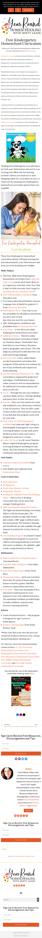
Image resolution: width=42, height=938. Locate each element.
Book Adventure (10, 482)
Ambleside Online (11, 336)
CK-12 (5, 392)
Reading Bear (9, 485)
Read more (28, 10)
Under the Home (10, 440)
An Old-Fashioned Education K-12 (18, 374)
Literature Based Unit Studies (16, 462)
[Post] (24, 715)
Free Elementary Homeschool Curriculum (20, 656)
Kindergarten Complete (7, 56)
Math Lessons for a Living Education (19, 558)
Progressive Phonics (12, 491)
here (32, 673)
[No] (40, 7)
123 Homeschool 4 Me (27, 326)
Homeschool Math (11, 577)
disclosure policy (30, 51)
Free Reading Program (13, 535)
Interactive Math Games (14, 570)
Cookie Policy (30, 856)
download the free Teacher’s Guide (19, 291)
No (18, 10)
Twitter (22, 806)
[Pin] (21, 715)
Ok (11, 10)
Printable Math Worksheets (15, 564)
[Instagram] (24, 815)
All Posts (28, 810)
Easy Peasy (8, 329)
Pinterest (34, 806)
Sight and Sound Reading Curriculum (20, 507)
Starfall (6, 402)
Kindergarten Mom (11, 310)
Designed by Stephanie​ (21, 936)
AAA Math (7, 589)
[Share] (17, 715)
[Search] (38, 900)
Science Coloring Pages (14, 624)
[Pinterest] (21, 815)
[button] (16, 758)
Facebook (35, 803)
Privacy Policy (20, 856)
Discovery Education (17, 307)
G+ (26, 806)
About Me (11, 856)
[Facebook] (15, 815)
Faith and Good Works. (31, 800)
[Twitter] (26, 815)
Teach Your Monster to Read (16, 488)
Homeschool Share (11, 472)
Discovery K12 (9, 358)
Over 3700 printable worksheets (17, 294)
